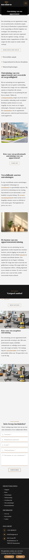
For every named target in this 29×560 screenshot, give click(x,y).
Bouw (5, 492)
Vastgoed (6, 489)
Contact (6, 519)
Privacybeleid (7, 516)
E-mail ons (14, 163)
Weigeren (20, 556)
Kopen (16, 299)
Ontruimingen (7, 495)
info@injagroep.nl (12, 534)
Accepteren (9, 556)
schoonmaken (7, 110)
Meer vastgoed (14, 305)
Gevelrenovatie (8, 500)
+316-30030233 (11, 530)
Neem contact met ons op (11, 50)
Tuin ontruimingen (9, 503)
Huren (11, 299)
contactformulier (11, 350)
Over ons (6, 513)
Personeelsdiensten (9, 505)
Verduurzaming (8, 497)
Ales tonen (6, 299)
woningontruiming (7, 97)
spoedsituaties (5, 187)
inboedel (22, 255)
